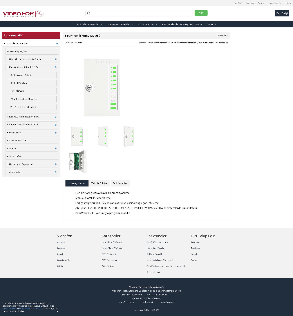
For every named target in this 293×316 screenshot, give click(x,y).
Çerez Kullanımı (153, 272)
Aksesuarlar (14, 172)
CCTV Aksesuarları (110, 260)
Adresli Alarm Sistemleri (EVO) (22, 124)
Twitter (194, 260)
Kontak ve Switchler (17, 140)
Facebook (195, 248)
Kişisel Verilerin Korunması (30, 308)
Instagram (195, 242)
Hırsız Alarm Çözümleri (112, 242)
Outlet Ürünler (108, 266)
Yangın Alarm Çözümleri (112, 248)
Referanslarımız (274, 3)
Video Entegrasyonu (17, 51)
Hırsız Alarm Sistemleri (88, 24)
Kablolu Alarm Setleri (20, 75)
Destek (261, 3)
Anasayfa (61, 242)
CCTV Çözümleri (109, 254)
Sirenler (11, 148)
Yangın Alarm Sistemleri (118, 24)
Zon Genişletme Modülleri (23, 107)
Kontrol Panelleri (18, 83)
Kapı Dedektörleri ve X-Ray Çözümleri (180, 24)
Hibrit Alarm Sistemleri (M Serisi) (24, 59)
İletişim (288, 3)
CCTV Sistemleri (146, 24)
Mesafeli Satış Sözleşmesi (157, 242)
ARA (201, 12)
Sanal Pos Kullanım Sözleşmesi (159, 260)
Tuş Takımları (17, 90)
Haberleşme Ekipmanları (20, 164)
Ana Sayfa (238, 3)
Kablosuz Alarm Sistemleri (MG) (23, 116)
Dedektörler (14, 132)
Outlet (210, 24)
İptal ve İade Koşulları (155, 248)
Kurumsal (250, 3)
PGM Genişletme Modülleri (24, 99)
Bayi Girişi (282, 13)
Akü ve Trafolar (14, 156)
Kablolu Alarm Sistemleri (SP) (22, 67)
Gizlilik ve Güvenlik (154, 254)
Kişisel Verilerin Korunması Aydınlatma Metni (165, 266)
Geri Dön (223, 35)
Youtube (195, 254)
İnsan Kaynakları (64, 260)
